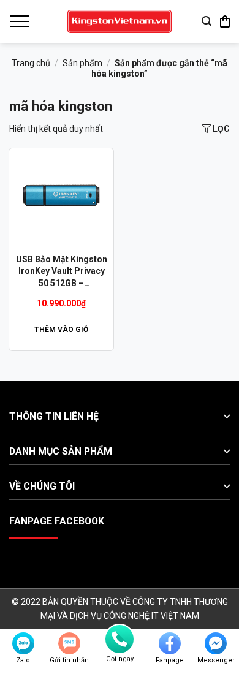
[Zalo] (23, 643)
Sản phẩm (82, 63)
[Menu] (19, 21)
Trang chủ (31, 63)
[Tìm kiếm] (206, 21)
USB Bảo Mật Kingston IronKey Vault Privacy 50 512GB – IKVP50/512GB (61, 272)
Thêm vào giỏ (61, 329)
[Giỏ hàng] (225, 21)
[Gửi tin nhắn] (69, 643)
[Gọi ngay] (119, 639)
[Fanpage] (170, 643)
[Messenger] (216, 643)
